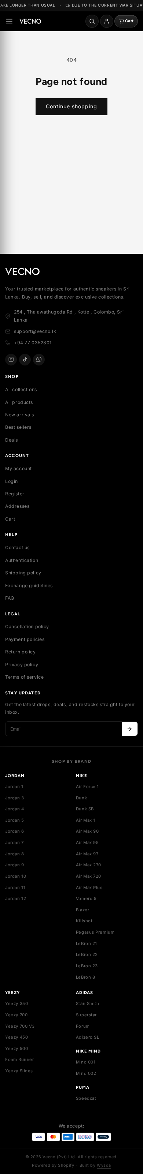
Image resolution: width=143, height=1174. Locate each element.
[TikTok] (25, 359)
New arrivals (19, 414)
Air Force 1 (87, 786)
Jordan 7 (14, 842)
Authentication (21, 560)
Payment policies (24, 639)
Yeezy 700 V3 (20, 1026)
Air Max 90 (87, 831)
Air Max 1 (85, 820)
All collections (21, 389)
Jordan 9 (14, 864)
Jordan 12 (15, 898)
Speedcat (86, 1098)
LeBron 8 (85, 977)
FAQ (9, 598)
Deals (11, 440)
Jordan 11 (15, 887)
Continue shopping (71, 106)
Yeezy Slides (19, 1070)
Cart (10, 519)
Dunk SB (85, 808)
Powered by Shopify (53, 1165)
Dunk (81, 797)
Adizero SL (87, 1037)
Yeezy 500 (16, 1048)
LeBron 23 (87, 965)
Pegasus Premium (95, 932)
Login (11, 481)
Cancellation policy (27, 626)
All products (19, 402)
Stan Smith (87, 1003)
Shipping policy (23, 572)
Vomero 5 (86, 898)
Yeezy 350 (16, 1003)
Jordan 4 (14, 808)
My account (18, 468)
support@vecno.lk (35, 331)
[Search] (92, 21)
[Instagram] (11, 359)
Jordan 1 (14, 786)
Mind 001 (86, 1062)
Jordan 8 (14, 853)
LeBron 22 (87, 954)
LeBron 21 (86, 943)
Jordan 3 (14, 797)
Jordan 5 (14, 820)
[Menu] (9, 21)
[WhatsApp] (39, 359)
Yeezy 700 (16, 1014)
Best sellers (18, 427)
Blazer (82, 909)
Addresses (17, 506)
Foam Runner (19, 1059)
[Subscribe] (130, 729)
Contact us (17, 547)
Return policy (20, 651)
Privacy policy (21, 664)
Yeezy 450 (16, 1037)
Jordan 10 (15, 876)
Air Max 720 (88, 876)
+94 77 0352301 (33, 342)
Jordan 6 (14, 831)
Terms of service (24, 677)
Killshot (84, 920)
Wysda (104, 1165)
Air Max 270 (88, 864)
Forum (83, 1026)
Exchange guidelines (29, 585)
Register (15, 493)
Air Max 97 (87, 853)
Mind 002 (86, 1073)
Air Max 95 (87, 842)
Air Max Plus (89, 887)
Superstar (86, 1014)
